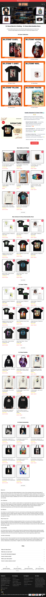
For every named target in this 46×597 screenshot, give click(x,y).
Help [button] (44, 595)
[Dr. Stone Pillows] (11, 95)
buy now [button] (35, 143)
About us (14, 578)
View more (23, 212)
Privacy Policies (15, 581)
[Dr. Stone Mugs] (34, 71)
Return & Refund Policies (28, 581)
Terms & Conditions (16, 579)
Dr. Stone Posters (34, 107)
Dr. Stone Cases (11, 59)
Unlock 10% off (2, 592)
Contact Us (26, 582)
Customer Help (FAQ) (27, 584)
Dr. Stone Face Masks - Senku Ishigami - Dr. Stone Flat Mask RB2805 (36, 185)
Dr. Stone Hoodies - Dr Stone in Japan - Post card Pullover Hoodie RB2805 (22, 411)
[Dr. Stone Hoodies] (34, 47)
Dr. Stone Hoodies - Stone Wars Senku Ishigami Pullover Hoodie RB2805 (36, 370)
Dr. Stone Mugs (34, 83)
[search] (42, 4)
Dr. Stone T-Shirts (11, 83)
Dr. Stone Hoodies (34, 59)
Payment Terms (26, 579)
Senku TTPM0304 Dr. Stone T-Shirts (23, 253)
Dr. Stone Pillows (11, 107)
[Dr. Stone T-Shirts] (11, 71)
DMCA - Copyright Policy (17, 582)
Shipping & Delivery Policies (28, 578)
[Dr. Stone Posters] (34, 95)
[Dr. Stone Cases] (11, 47)
